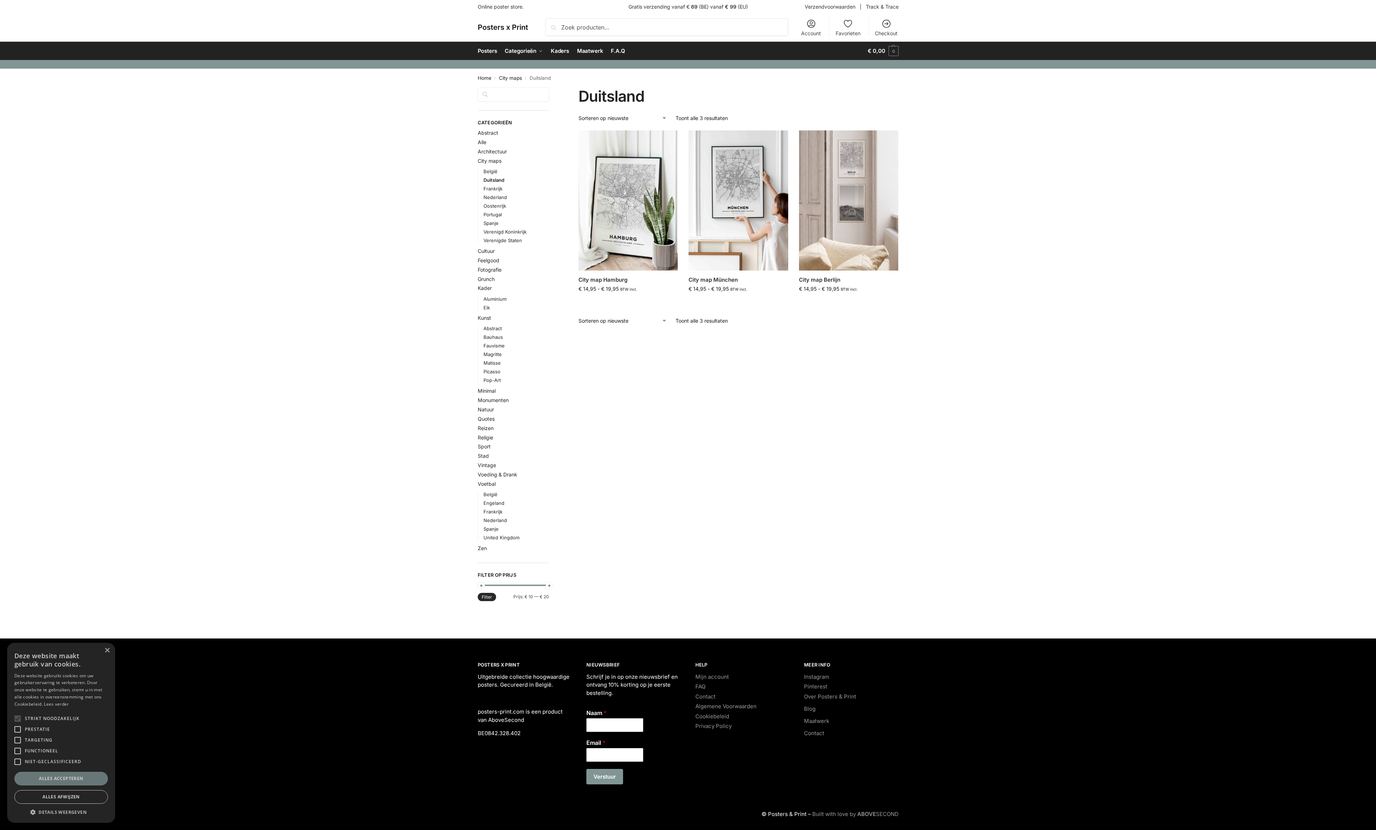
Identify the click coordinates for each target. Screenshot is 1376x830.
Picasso (491, 371)
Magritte (492, 354)
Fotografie (489, 270)
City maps (510, 78)
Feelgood (488, 260)
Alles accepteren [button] (61, 778)
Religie (485, 437)
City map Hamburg (602, 279)
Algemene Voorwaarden (726, 706)
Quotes (486, 419)
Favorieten (848, 33)
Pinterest (815, 686)
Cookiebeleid (712, 716)
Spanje (491, 223)
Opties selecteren (628, 304)
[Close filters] (551, 92)
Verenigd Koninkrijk (505, 232)
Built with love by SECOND (855, 814)
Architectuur (492, 151)
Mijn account (712, 676)
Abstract (488, 133)
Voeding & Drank (497, 474)
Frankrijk (493, 189)
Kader (485, 288)
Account (811, 33)
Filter (487, 597)
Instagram (816, 676)
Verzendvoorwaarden (830, 7)
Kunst (484, 318)
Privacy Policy (713, 726)
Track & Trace (882, 7)
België (490, 171)
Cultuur (486, 251)
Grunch (486, 279)
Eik (486, 307)
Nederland (495, 197)
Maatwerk (816, 721)
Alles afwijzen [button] (61, 797)
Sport (484, 446)
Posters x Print (503, 27)
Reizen (486, 428)
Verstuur (605, 776)
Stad (483, 456)
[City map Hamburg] (628, 200)
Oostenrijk (494, 206)
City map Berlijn (819, 279)
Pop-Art (492, 380)
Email (595, 742)
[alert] (61, 733)
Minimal (487, 391)
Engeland (493, 503)
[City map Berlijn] (848, 200)
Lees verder (56, 704)
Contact (705, 696)
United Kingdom (501, 537)
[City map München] (738, 200)
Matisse (492, 363)
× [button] (107, 650)
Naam (596, 712)
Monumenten (493, 400)
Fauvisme (494, 346)
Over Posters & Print (830, 696)
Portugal (492, 214)
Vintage (487, 465)
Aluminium (495, 299)
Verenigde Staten (502, 240)
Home (484, 78)
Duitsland (493, 180)
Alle (482, 142)
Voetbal (487, 484)
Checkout (886, 33)
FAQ (700, 686)
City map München (713, 279)
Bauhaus (493, 337)
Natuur (486, 409)
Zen (482, 548)
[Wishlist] (667, 141)
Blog (810, 708)
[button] (883, 51)
